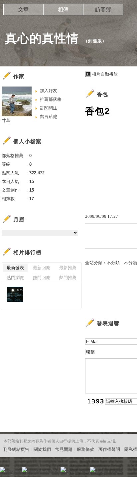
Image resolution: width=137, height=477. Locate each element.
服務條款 (85, 449)
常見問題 (63, 449)
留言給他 (48, 116)
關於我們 (42, 449)
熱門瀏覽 (15, 277)
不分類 (113, 262)
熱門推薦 (67, 277)
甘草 (6, 120)
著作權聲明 (109, 449)
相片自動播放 (105, 74)
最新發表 (15, 267)
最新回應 (41, 267)
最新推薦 (67, 267)
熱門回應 (41, 277)
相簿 (63, 9)
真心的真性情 (42, 38)
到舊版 (95, 40)
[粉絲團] (2, 469)
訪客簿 (103, 9)
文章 (23, 9)
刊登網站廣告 (16, 449)
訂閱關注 (48, 107)
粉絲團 (13, 471)
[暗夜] (15, 294)
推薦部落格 (51, 99)
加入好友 (48, 90)
